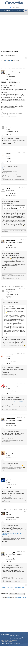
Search (6, 13)
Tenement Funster (11, 126)
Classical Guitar (10, 355)
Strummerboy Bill (10, 71)
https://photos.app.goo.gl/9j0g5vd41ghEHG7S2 (12, 401)
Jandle (7, 452)
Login (15, 13)
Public (12, 10)
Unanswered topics (13, 48)
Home (2, 10)
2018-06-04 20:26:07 (5, 286)
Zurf (7, 385)
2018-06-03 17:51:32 (5, 68)
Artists (8, 10)
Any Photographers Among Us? (9, 51)
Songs (5, 10)
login (6, 60)
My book (16, 10)
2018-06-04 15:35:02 (21, 152)
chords (18, 643)
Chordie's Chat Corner (19, 54)
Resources (21, 10)
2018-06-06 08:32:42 (21, 451)
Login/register (15, 7)
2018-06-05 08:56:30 (21, 353)
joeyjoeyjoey (9, 479)
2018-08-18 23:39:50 (21, 551)
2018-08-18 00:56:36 (8, 509)
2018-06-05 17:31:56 (21, 417)
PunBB (8, 597)
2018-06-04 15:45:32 (21, 187)
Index (3, 13)
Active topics (4, 48)
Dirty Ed (8, 188)
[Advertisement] (14, 29)
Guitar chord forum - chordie (7, 54)
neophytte (8, 153)
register (10, 60)
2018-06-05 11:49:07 (21, 383)
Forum (26, 10)
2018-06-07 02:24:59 (21, 478)
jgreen (7, 512)
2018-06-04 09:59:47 (5, 123)
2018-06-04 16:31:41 (21, 239)
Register (11, 13)
